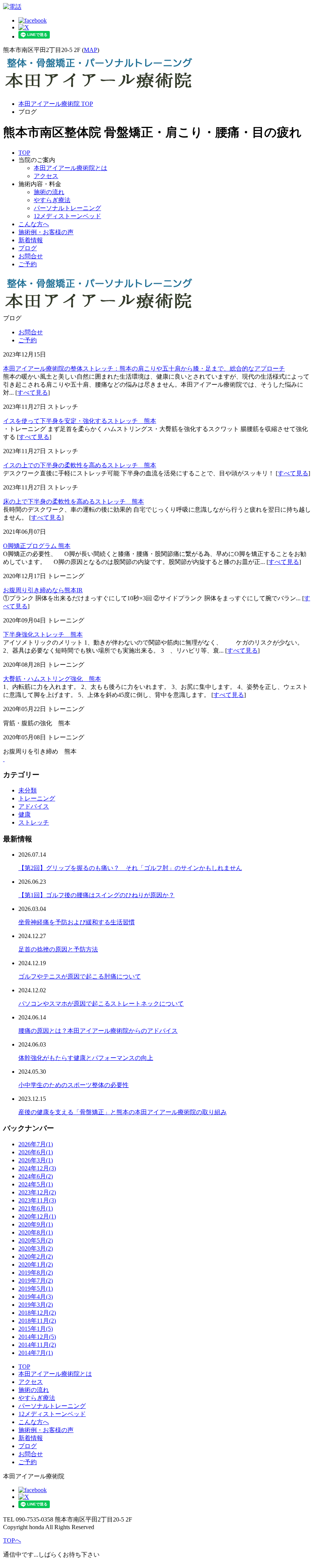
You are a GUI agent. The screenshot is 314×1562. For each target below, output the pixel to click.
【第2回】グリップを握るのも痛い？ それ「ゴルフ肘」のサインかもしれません (130, 868)
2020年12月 (37, 1216)
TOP (24, 152)
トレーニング (36, 798)
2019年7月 (35, 1280)
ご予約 (27, 264)
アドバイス (33, 806)
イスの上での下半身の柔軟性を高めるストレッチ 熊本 (79, 465)
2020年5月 (35, 1240)
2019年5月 (35, 1288)
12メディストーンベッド (67, 216)
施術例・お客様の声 (46, 232)
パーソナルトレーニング (67, 208)
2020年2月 (35, 1256)
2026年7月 (35, 1144)
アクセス (46, 176)
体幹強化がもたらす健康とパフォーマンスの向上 (85, 1058)
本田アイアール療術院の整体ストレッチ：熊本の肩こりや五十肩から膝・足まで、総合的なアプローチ (144, 368)
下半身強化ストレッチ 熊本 (43, 634)
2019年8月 (35, 1272)
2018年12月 (37, 1312)
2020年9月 (35, 1224)
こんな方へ (33, 224)
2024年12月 (37, 1168)
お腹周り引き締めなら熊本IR (43, 590)
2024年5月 (35, 1184)
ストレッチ (33, 822)
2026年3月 (35, 1160)
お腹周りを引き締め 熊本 (40, 751)
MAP (90, 50)
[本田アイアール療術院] (99, 90)
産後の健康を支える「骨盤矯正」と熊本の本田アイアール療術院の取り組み (122, 1112)
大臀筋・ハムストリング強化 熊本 (52, 679)
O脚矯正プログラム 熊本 (36, 546)
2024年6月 (35, 1176)
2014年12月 (37, 1337)
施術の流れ (49, 192)
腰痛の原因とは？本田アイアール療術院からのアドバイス (98, 1030)
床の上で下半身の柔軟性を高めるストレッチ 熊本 (73, 501)
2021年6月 (35, 1208)
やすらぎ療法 (52, 200)
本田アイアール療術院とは (70, 168)
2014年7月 (35, 1353)
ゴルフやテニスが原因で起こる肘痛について (79, 976)
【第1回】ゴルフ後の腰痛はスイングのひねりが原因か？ (96, 895)
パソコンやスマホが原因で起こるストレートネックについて (101, 1003)
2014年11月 (37, 1345)
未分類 (27, 790)
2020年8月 (35, 1232)
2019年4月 (35, 1296)
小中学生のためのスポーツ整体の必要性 (73, 1085)
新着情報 (30, 240)
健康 (24, 814)
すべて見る (32, 392)
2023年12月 (37, 1192)
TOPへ (12, 1540)
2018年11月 (37, 1320)
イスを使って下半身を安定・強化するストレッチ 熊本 (79, 421)
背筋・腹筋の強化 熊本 (36, 723)
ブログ (27, 248)
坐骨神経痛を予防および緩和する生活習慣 (76, 922)
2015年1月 (35, 1328)
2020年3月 (35, 1248)
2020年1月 (35, 1264)
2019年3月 (35, 1304)
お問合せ (30, 256)
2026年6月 (35, 1152)
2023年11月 (37, 1200)
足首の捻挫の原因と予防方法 (58, 949)
